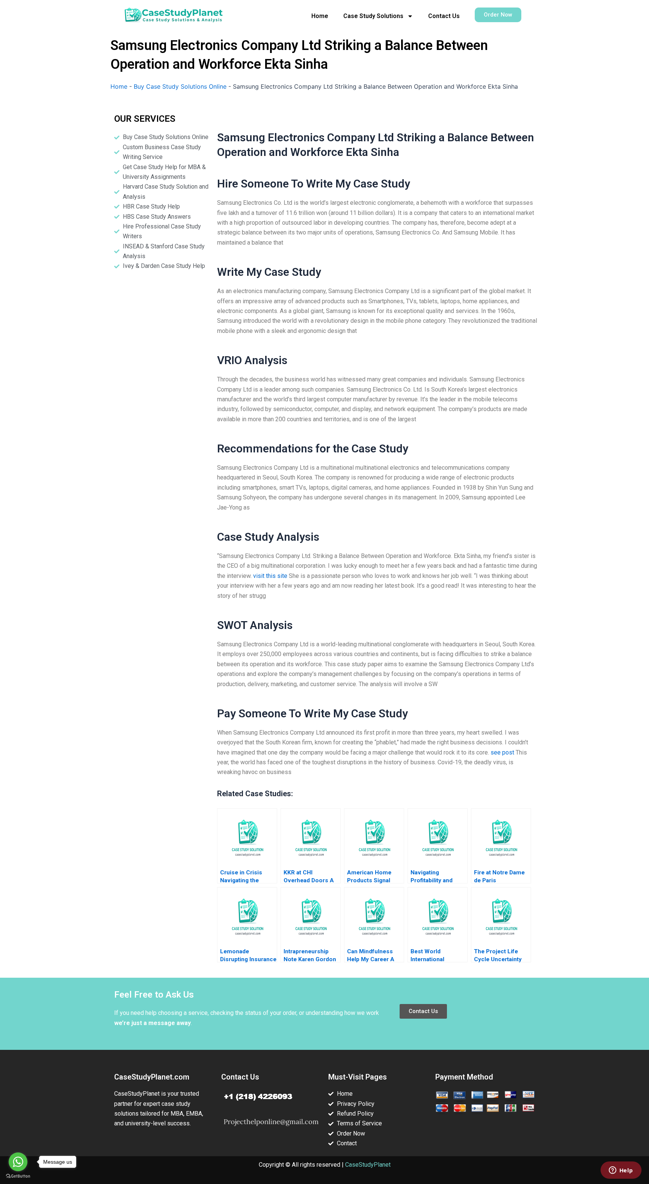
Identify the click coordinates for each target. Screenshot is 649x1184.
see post (502, 752)
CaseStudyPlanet (368, 1164)
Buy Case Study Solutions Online (180, 86)
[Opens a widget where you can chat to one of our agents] (620, 1170)
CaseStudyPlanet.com (151, 1076)
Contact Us (444, 16)
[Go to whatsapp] (18, 1161)
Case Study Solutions (373, 16)
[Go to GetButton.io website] (18, 1176)
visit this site (270, 575)
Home (319, 16)
